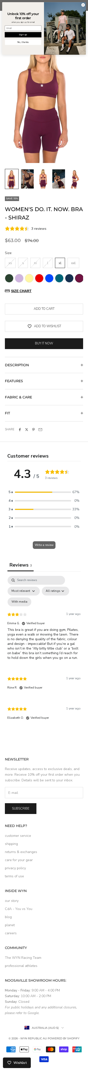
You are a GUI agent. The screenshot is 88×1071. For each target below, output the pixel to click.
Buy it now (44, 343)
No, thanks (23, 42)
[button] (44, 492)
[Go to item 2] (27, 179)
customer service (18, 835)
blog (8, 917)
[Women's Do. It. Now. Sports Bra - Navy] (69, 278)
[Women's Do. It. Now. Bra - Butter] (29, 278)
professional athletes (21, 965)
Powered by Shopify (63, 1038)
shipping (11, 843)
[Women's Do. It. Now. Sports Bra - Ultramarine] (49, 278)
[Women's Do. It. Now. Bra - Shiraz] (79, 278)
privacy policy (15, 868)
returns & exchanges (21, 852)
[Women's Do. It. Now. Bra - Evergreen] (9, 278)
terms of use (14, 876)
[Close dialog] (83, 5)
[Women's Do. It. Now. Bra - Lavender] (19, 278)
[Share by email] (40, 430)
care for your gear (19, 860)
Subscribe (20, 808)
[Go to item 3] (43, 179)
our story (12, 900)
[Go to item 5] (74, 179)
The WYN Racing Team (23, 957)
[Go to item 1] (12, 179)
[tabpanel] (44, 652)
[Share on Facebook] (20, 430)
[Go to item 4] (59, 179)
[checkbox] (19, 601)
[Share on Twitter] (27, 430)
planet (10, 925)
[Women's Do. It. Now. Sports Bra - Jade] (59, 278)
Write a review (44, 545)
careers (11, 933)
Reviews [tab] (20, 565)
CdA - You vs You (18, 909)
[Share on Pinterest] (33, 430)
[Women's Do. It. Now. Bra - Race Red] (39, 278)
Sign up (23, 34)
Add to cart (44, 309)
